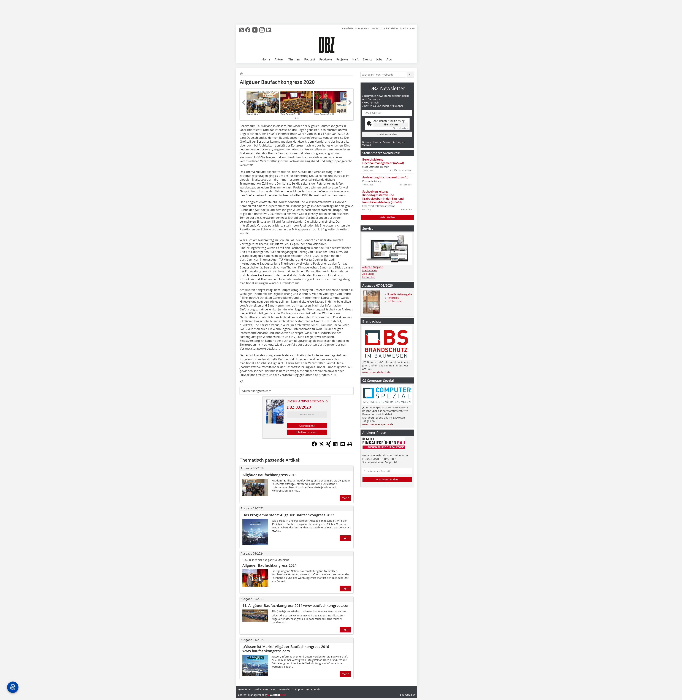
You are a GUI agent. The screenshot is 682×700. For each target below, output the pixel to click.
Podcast (309, 59)
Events (367, 59)
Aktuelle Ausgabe (372, 267)
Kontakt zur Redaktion (385, 28)
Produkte (325, 59)
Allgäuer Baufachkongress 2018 (269, 474)
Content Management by (253, 694)
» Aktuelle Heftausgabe (398, 294)
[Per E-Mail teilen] (342, 444)
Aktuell (279, 59)
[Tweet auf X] (321, 445)
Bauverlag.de (408, 694)
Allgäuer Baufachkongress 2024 (269, 565)
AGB (272, 689)
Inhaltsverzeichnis (307, 432)
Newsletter (244, 689)
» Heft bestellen (394, 301)
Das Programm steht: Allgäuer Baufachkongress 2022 (288, 515)
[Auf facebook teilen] (314, 445)
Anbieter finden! (388, 479)
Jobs (379, 59)
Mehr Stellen (387, 217)
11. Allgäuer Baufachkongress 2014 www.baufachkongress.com (296, 605)
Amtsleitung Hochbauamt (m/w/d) (385, 177)
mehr (345, 498)
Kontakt (315, 689)
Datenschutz (285, 689)
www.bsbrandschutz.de (376, 372)
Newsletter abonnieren (355, 28)
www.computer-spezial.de (377, 424)
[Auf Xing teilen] (328, 445)
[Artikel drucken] (349, 444)
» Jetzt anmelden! (387, 134)
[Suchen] (410, 74)
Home (266, 59)
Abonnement (307, 425)
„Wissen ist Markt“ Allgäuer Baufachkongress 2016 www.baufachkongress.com (285, 648)
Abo (389, 59)
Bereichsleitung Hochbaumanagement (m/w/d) (383, 161)
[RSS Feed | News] (241, 29)
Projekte (342, 59)
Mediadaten (407, 28)
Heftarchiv (368, 277)
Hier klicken (391, 124)
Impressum (302, 689)
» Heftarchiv (392, 297)
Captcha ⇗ (400, 128)
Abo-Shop (368, 273)
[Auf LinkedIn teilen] (335, 445)
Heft (355, 59)
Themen (294, 59)
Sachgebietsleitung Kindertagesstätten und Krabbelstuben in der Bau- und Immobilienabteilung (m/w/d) (383, 197)
